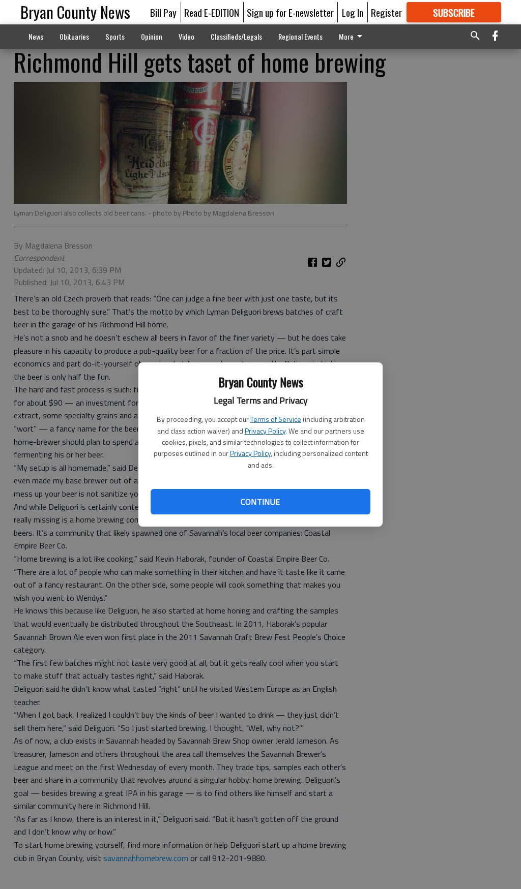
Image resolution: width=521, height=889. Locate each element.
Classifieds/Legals (236, 36)
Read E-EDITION (211, 12)
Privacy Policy (265, 430)
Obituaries (74, 36)
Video (186, 36)
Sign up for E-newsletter (290, 12)
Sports (115, 36)
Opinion (151, 36)
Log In (352, 12)
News (35, 36)
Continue (260, 502)
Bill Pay (163, 12)
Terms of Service (275, 419)
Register (386, 12)
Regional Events (300, 36)
